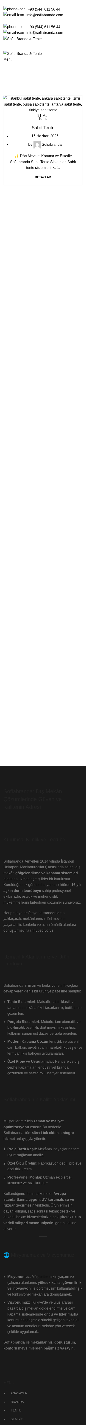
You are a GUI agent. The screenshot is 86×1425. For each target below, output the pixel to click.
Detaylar (43, 177)
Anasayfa (16, 80)
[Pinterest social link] (80, 21)
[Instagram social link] (69, 21)
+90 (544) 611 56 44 (44, 9)
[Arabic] (3, 2)
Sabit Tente (43, 127)
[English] (8, 2)
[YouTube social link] (74, 21)
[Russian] (20, 2)
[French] (14, 2)
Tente (43, 118)
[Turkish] (26, 2)
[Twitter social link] (64, 21)
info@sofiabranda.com (44, 15)
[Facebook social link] (58, 21)
